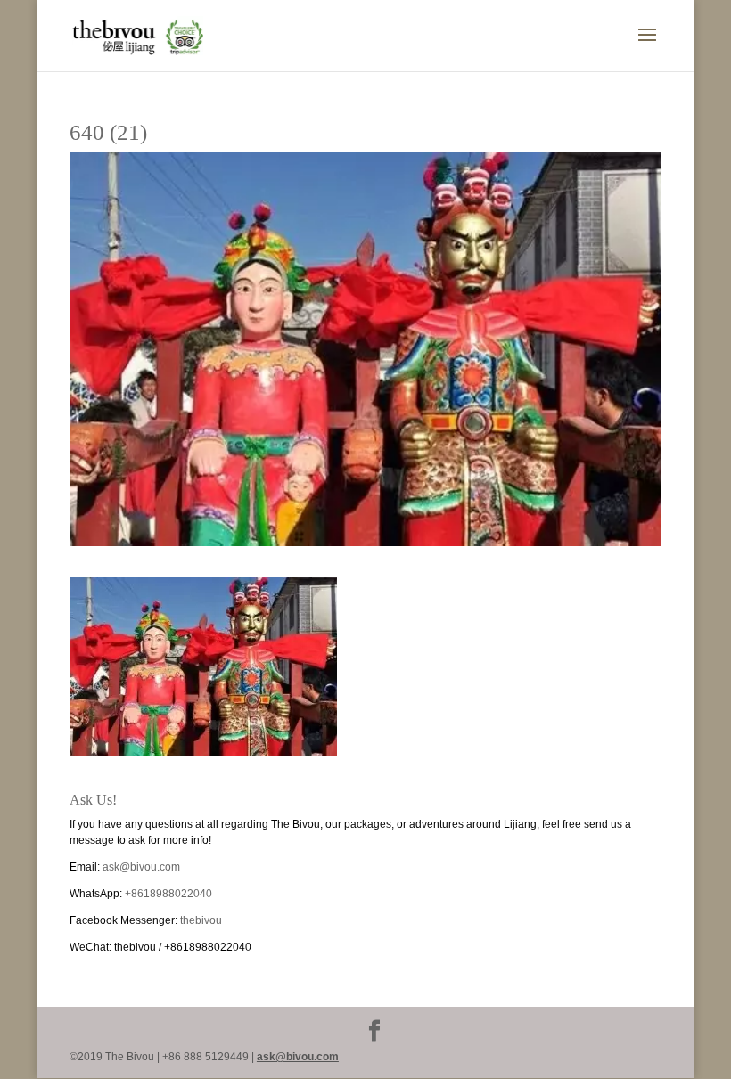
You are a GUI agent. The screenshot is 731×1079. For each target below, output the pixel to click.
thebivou (201, 920)
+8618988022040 (168, 893)
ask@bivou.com (141, 867)
